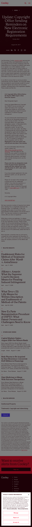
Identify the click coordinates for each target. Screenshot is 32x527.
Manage (16, 513)
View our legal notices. (23, 508)
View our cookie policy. (12, 508)
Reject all (16, 517)
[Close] (29, 494)
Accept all (16, 522)
